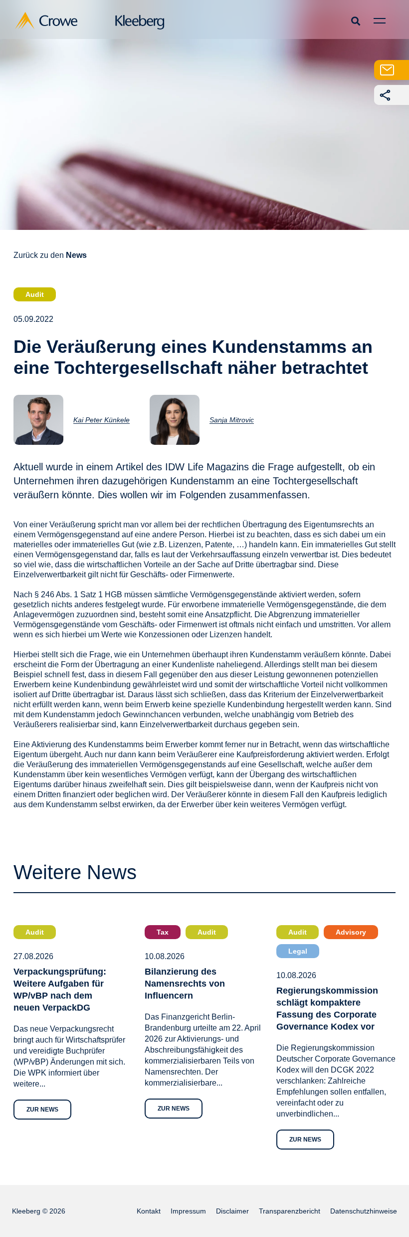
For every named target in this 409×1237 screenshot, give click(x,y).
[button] (355, 20)
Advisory (351, 932)
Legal (297, 951)
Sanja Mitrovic (231, 420)
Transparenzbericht (289, 1211)
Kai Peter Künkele (101, 420)
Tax (163, 932)
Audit (34, 294)
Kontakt (149, 1211)
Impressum (188, 1211)
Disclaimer (232, 1211)
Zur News (42, 1109)
